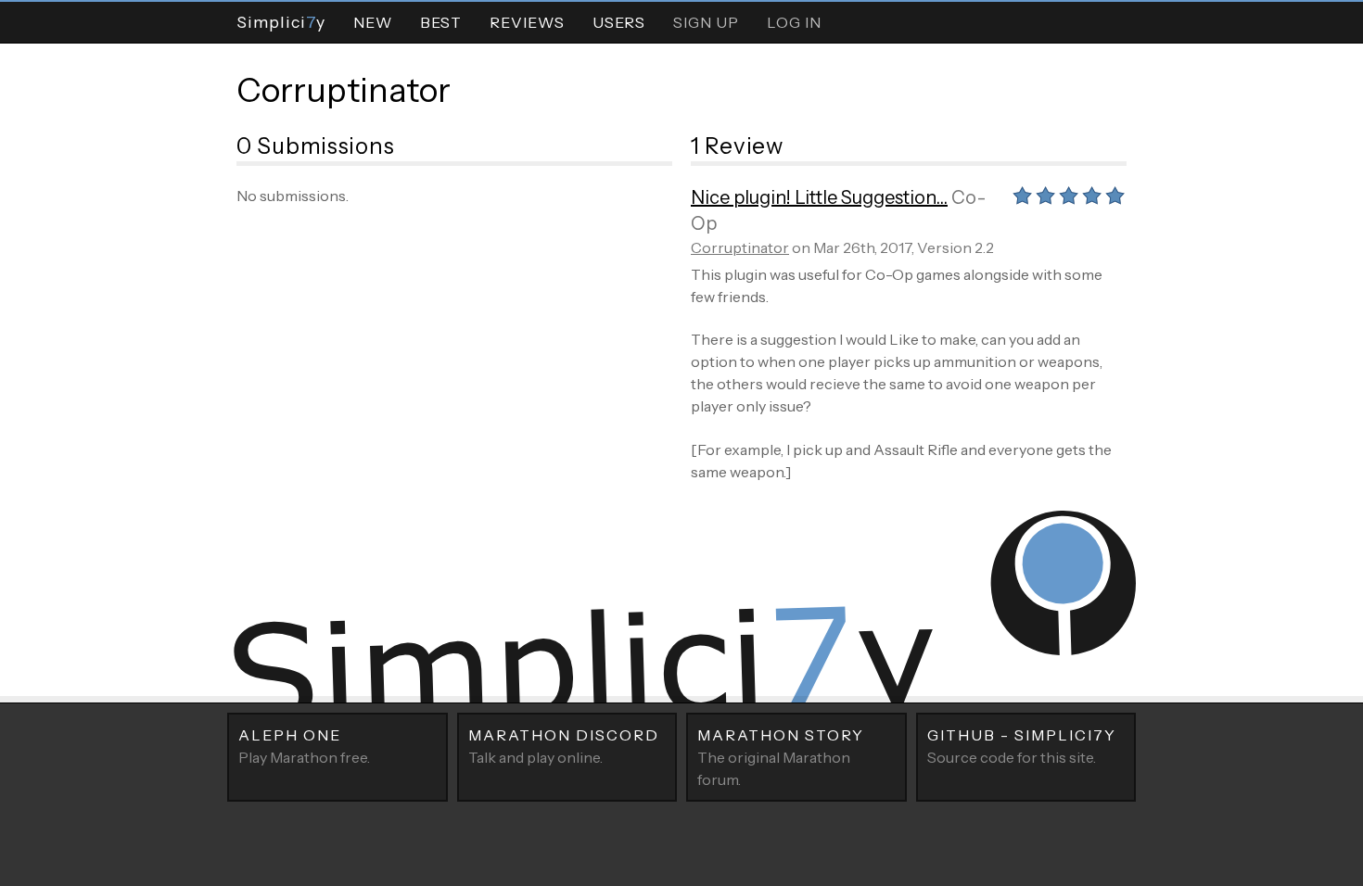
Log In (794, 22)
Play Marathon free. (304, 746)
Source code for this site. (1021, 746)
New (372, 22)
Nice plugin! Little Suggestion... (819, 197)
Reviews (527, 22)
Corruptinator (343, 90)
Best (441, 22)
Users (618, 22)
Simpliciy (280, 22)
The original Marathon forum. (780, 757)
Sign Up (706, 22)
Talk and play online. (563, 746)
